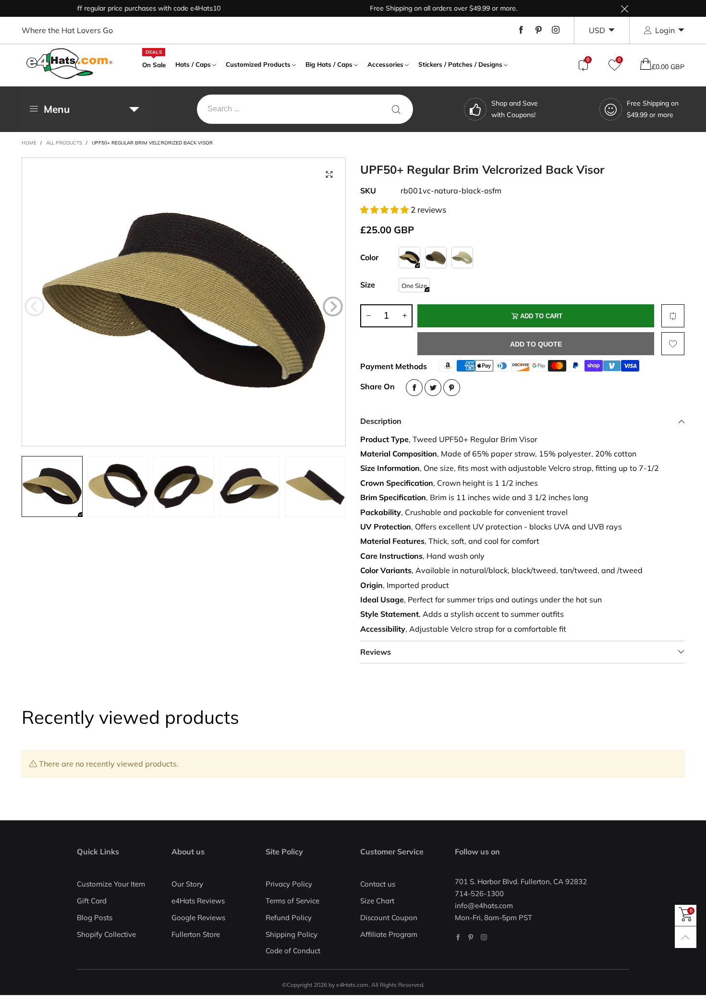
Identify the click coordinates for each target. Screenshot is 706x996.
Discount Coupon (388, 917)
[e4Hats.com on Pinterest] (470, 937)
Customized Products (258, 64)
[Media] (329, 174)
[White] (462, 257)
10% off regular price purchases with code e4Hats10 (119, 8)
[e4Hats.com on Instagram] (483, 937)
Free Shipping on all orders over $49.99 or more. (424, 8)
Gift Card (92, 900)
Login (665, 30)
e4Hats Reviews (198, 900)
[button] (34, 306)
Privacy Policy (289, 883)
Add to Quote (536, 344)
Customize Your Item (111, 883)
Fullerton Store (195, 934)
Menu (57, 109)
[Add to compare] (672, 315)
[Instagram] (555, 30)
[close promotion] (624, 8)
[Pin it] (451, 387)
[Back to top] (685, 937)
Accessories (385, 64)
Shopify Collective (106, 934)
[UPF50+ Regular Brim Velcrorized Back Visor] (184, 302)
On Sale (154, 64)
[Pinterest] (538, 30)
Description (381, 421)
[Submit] (396, 109)
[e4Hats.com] (70, 64)
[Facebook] (521, 30)
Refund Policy (289, 917)
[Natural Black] (409, 257)
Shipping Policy (291, 934)
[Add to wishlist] (672, 343)
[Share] (414, 387)
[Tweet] (433, 387)
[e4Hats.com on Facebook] (457, 937)
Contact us (377, 883)
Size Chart (377, 900)
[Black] (436, 257)
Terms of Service (292, 900)
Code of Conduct (293, 950)
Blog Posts (94, 917)
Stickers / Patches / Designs (460, 64)
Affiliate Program (388, 934)
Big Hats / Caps (329, 64)
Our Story (187, 883)
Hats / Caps (193, 64)
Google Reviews (198, 917)
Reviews (375, 652)
